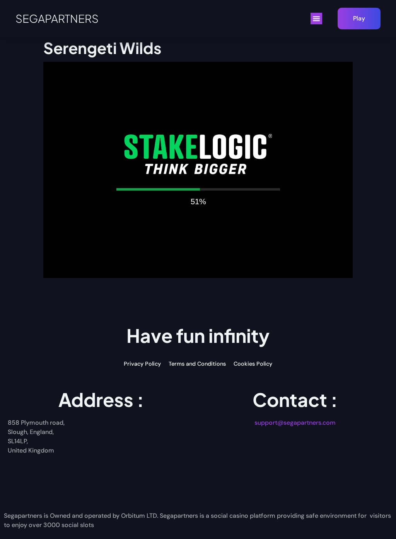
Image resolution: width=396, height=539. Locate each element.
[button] (316, 18)
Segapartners (57, 18)
